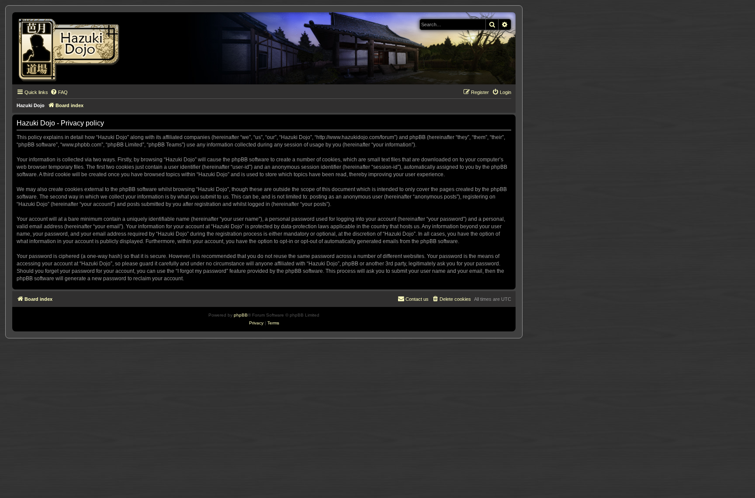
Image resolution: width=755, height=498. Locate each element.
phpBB (241, 315)
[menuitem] (59, 92)
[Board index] (71, 48)
